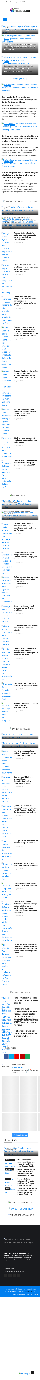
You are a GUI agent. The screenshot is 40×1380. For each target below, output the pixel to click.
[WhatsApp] (18, 1276)
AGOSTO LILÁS (8, 161)
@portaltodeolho (17, 1067)
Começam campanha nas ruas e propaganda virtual (25, 884)
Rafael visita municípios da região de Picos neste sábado (26, 1000)
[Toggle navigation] (5, 19)
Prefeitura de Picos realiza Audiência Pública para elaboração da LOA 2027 (25, 463)
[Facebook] (5, 1276)
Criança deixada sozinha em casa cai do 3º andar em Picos (24, 608)
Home (14, 1295)
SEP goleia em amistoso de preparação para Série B (26, 842)
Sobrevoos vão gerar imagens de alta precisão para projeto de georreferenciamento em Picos (18, 68)
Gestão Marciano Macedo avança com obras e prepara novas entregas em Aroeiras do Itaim (26, 652)
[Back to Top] (32, 1372)
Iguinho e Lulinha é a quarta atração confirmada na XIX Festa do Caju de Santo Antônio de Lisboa (25, 809)
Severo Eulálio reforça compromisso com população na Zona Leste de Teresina (25, 527)
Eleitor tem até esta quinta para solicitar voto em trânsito (26, 628)
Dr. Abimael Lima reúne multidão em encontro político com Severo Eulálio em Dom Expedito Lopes (20, 138)
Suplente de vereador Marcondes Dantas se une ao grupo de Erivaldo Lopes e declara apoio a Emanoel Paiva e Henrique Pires (19, 217)
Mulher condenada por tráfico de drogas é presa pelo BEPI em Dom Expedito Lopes (25, 412)
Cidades (6, 62)
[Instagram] (10, 1276)
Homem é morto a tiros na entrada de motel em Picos (26, 864)
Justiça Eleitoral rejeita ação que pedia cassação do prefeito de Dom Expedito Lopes (25, 236)
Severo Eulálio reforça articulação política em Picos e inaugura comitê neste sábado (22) (19, 1183)
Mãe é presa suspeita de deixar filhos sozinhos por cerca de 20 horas (25, 753)
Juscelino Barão (29, 1291)
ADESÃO (8, 1188)
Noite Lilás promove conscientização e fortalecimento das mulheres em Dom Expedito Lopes (20, 175)
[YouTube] (14, 1276)
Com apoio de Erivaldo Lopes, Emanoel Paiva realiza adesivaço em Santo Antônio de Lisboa (19, 99)
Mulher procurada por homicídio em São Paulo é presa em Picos (25, 1033)
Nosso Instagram (21, 1135)
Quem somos (21, 1295)
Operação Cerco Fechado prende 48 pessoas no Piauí (26, 684)
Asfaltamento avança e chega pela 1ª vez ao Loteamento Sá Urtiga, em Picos (25, 556)
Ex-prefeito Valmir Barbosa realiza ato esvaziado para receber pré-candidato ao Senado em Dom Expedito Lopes (26, 948)
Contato (36, 1295)
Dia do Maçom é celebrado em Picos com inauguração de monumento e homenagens (20, 46)
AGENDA (8, 1179)
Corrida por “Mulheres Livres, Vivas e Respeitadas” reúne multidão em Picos (23, 780)
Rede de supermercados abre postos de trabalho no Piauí (26, 1022)
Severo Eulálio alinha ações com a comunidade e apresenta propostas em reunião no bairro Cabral (26, 374)
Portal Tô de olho (7, 105)
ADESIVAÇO (7, 86)
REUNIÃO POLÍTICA (9, 125)
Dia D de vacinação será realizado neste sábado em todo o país (26, 440)
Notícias (6, 40)
